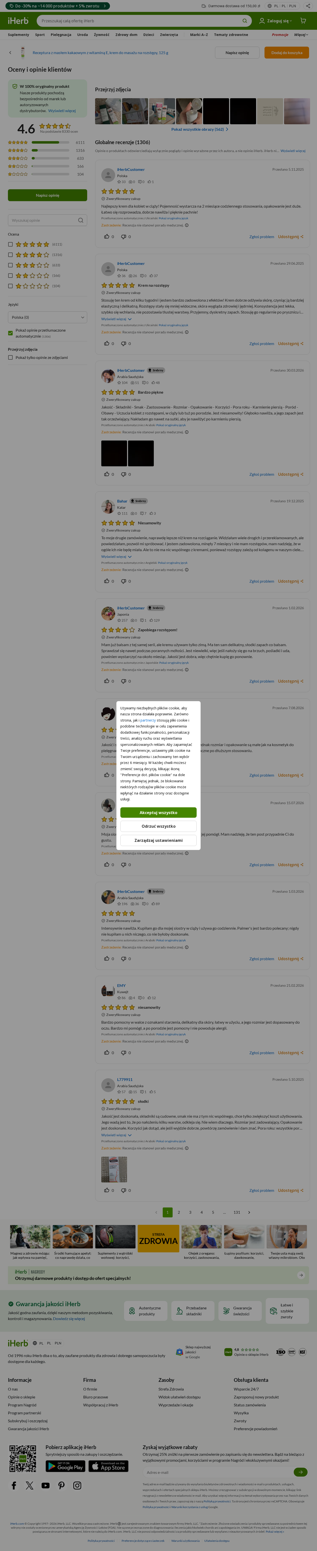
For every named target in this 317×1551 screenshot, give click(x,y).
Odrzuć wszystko (159, 826)
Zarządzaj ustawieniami (158, 840)
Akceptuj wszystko (158, 812)
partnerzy (148, 720)
